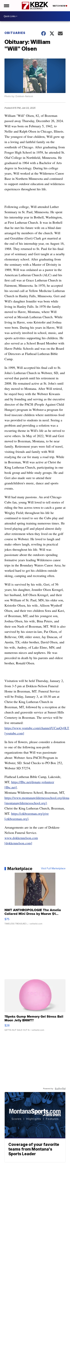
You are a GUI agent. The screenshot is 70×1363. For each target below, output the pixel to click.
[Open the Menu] (6, 5)
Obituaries (14, 33)
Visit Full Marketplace (53, 868)
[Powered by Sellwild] (60, 1088)
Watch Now (59, 6)
